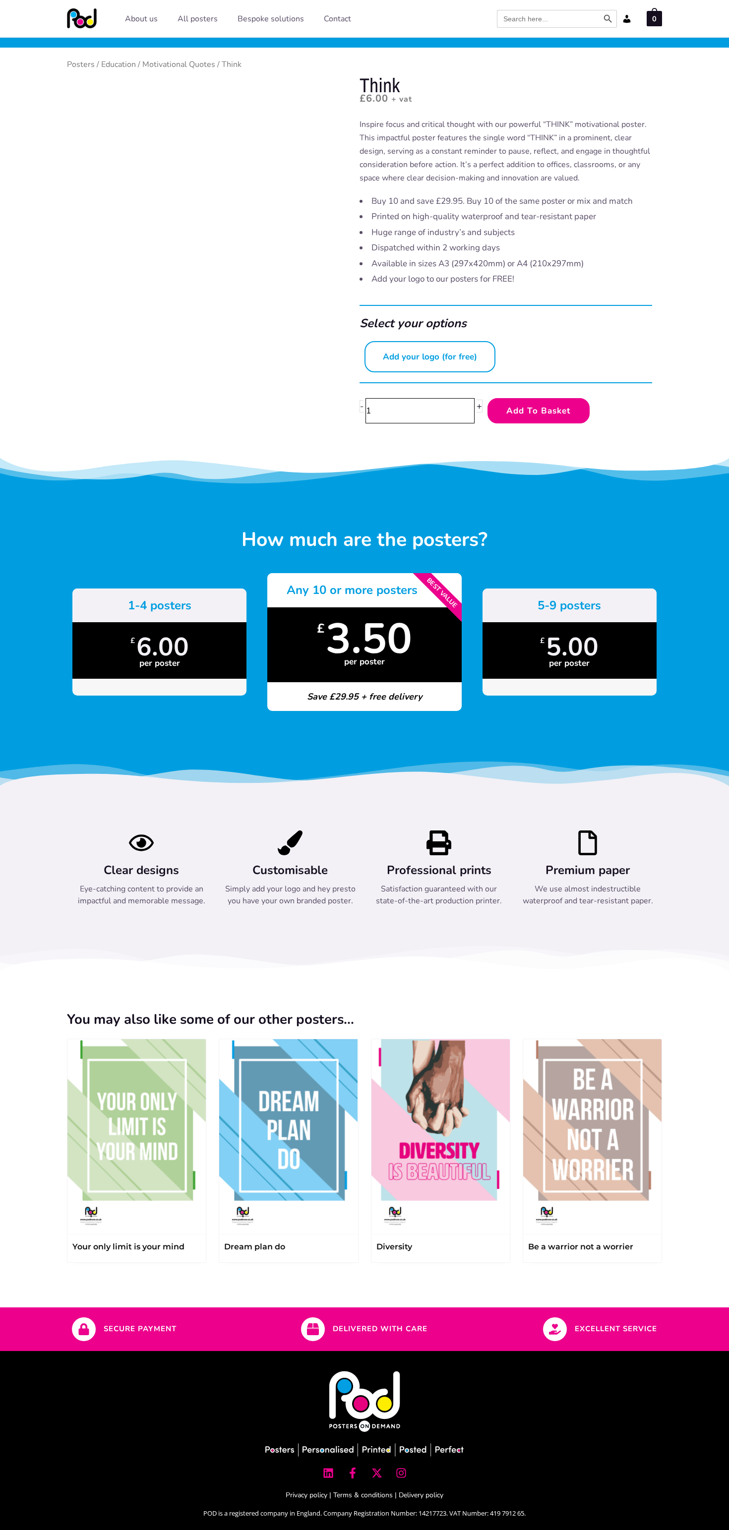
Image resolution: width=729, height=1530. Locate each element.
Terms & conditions (363, 1495)
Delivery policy (421, 1495)
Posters (81, 64)
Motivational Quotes (178, 64)
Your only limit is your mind (128, 1246)
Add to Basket (538, 410)
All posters (198, 18)
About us (141, 18)
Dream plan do (254, 1246)
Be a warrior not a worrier (580, 1246)
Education (118, 64)
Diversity (394, 1246)
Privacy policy (306, 1495)
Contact (337, 18)
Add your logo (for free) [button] (430, 356)
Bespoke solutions (271, 18)
